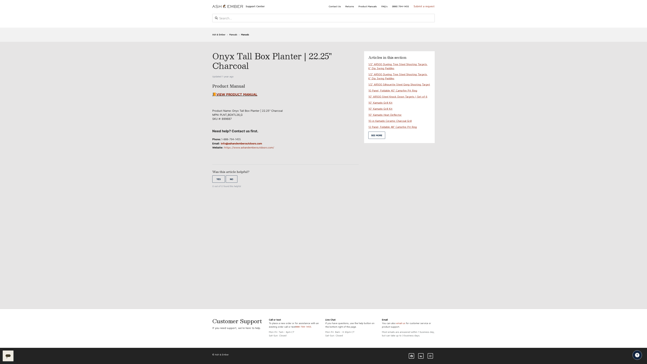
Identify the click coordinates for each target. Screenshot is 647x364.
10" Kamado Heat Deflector (385, 114)
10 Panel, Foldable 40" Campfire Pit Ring (392, 90)
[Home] (227, 6)
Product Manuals (368, 6)
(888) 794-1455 (400, 6)
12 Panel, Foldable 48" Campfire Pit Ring (392, 126)
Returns (349, 6)
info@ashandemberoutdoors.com (241, 143)
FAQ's (384, 6)
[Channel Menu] (637, 355)
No (231, 179)
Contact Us (335, 6)
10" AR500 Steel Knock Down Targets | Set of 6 (397, 96)
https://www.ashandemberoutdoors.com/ (249, 147)
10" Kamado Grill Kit (380, 102)
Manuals (233, 34)
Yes (219, 179)
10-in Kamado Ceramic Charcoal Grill (390, 120)
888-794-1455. (304, 326)
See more (376, 135)
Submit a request (424, 6)
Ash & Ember (218, 34)
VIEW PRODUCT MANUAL (237, 94)
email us (400, 323)
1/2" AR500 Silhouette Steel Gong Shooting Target (399, 84)
